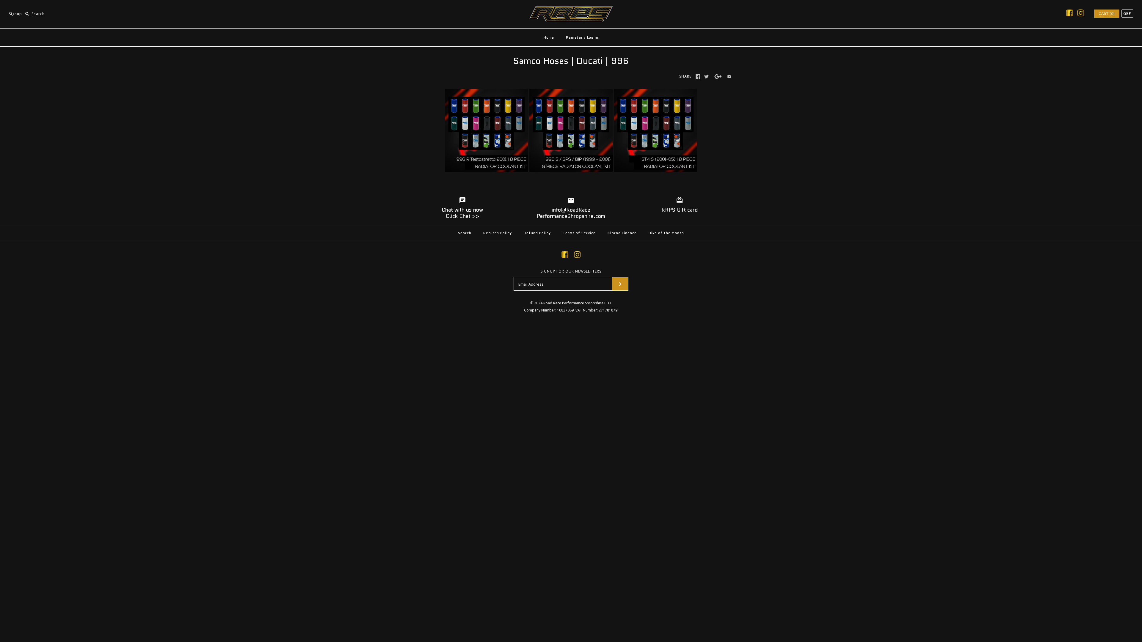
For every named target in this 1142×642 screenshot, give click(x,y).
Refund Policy (537, 232)
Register (574, 37)
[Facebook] (1069, 14)
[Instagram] (1080, 14)
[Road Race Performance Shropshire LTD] (571, 9)
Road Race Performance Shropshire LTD (577, 303)
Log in (592, 37)
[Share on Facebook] (698, 76)
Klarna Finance (622, 232)
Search (464, 232)
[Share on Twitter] (706, 76)
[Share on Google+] (718, 76)
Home (549, 37)
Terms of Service (579, 232)
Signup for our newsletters (571, 271)
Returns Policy (497, 232)
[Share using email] (729, 76)
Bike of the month (666, 232)
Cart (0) (1107, 13)
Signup (15, 13)
